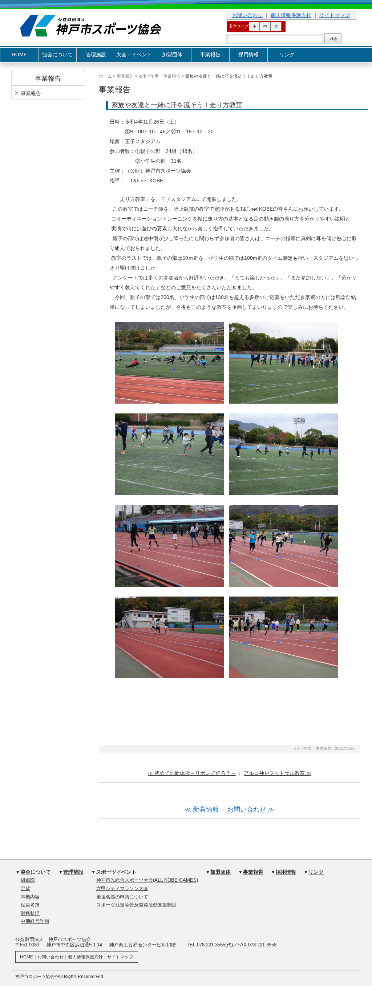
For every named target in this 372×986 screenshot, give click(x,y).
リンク (287, 54)
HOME (19, 54)
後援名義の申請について (122, 897)
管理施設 (96, 54)
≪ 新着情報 (202, 809)
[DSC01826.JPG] (169, 637)
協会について (57, 54)
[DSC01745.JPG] (283, 454)
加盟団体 (172, 54)
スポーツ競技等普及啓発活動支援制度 (136, 905)
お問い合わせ (247, 15)
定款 (25, 888)
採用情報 (248, 54)
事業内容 (30, 897)
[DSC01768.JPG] (283, 545)
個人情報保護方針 (291, 15)
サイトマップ (334, 15)
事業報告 (210, 54)
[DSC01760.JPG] (169, 545)
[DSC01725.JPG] (169, 454)
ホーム (105, 76)
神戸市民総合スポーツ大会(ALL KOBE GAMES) (147, 880)
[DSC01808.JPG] (283, 637)
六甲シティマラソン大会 (122, 888)
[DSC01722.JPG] (283, 362)
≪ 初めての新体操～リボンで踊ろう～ (192, 773)
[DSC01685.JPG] (169, 362)
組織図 (28, 880)
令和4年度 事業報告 (160, 76)
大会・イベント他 (134, 57)
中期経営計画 (35, 921)
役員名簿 (30, 905)
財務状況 (30, 913)
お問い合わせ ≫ (251, 809)
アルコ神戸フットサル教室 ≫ (277, 773)
